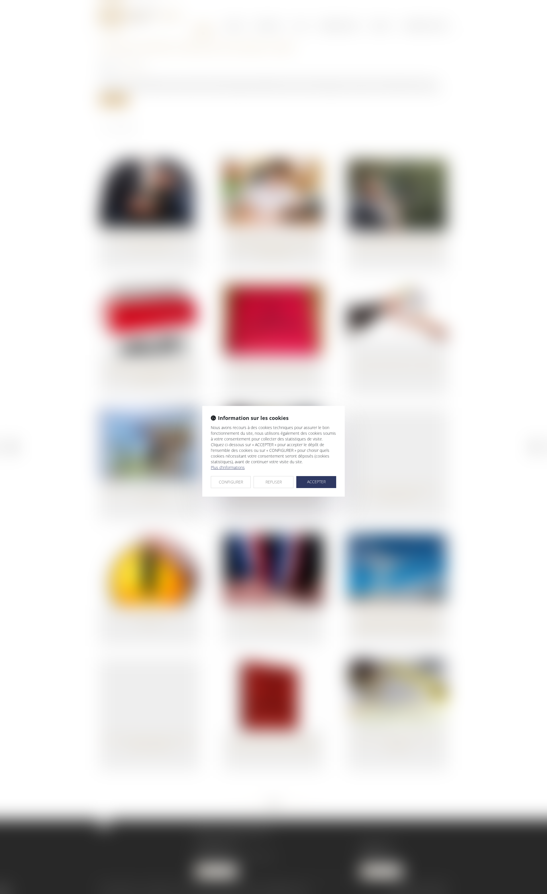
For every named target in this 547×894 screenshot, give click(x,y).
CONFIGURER (231, 482)
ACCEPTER (316, 481)
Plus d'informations (228, 467)
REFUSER (274, 482)
